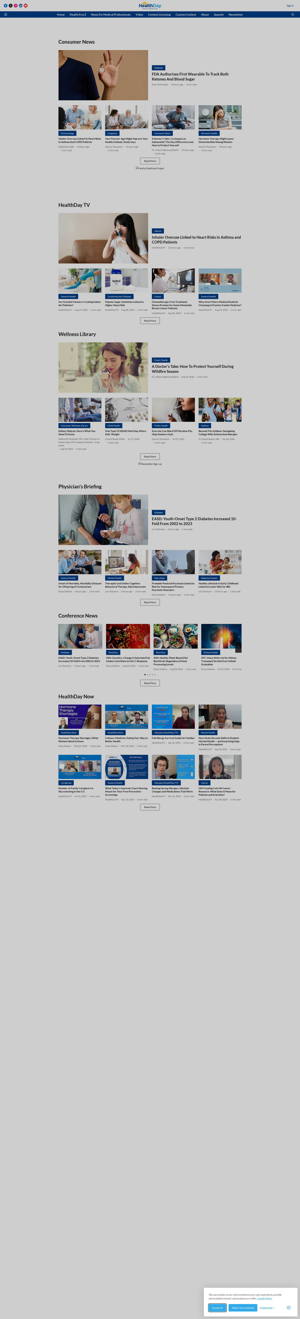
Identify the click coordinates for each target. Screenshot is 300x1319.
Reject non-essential (243, 1307)
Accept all (217, 1307)
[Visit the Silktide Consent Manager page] (288, 1308)
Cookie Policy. (264, 1298)
